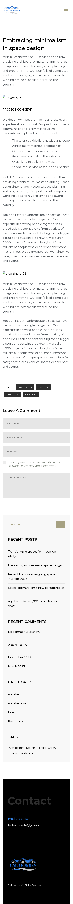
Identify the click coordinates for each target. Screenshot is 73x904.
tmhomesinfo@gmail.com (26, 825)
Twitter (43, 387)
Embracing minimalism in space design (35, 565)
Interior (13, 712)
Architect (14, 694)
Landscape (26, 753)
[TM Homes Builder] (12, 9)
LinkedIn (31, 394)
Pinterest (12, 394)
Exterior (41, 747)
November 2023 (19, 657)
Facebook (25, 387)
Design (30, 747)
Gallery (52, 747)
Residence (15, 721)
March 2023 (16, 666)
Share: (7, 387)
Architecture (17, 703)
